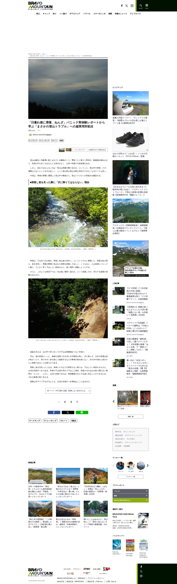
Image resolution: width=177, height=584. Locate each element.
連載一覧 (131, 416)
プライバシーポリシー (95, 578)
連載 (110, 14)
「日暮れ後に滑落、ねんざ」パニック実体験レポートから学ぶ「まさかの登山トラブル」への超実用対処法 (60, 55)
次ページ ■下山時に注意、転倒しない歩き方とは (66, 391)
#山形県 (118, 446)
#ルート (54, 140)
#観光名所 (119, 435)
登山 (38, 14)
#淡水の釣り (120, 439)
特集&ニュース (121, 14)
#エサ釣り (131, 439)
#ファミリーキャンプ (133, 442)
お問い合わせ (111, 581)
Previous (114, 401)
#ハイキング (33, 140)
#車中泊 (118, 432)
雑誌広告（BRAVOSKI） (76, 581)
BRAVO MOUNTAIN (34, 54)
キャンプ (46, 14)
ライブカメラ (135, 14)
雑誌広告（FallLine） (96, 581)
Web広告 (60, 581)
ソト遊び (63, 14)
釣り (54, 14)
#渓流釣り (119, 442)
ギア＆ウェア (74, 14)
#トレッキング (44, 140)
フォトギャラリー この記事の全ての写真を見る (90, 150)
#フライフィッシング (133, 435)
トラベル (86, 14)
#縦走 (61, 140)
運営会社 (81, 578)
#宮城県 (127, 446)
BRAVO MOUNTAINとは (66, 578)
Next (148, 401)
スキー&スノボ (99, 14)
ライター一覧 (130, 477)
